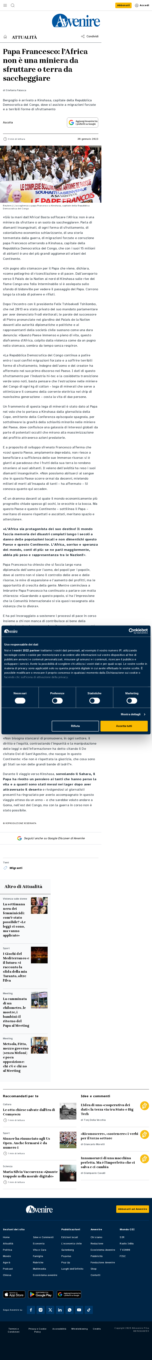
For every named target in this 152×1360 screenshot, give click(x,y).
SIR (122, 1237)
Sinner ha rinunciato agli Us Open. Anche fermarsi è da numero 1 (26, 1143)
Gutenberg (67, 1249)
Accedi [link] (144, 5)
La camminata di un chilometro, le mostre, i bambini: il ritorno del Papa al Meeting (16, 1012)
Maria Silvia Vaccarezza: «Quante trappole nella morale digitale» (30, 1174)
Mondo (7, 1256)
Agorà (6, 1262)
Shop (94, 1268)
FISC (123, 1256)
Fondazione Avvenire (103, 1262)
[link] (123, 5)
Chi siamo (96, 1237)
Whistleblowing (79, 1329)
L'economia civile (71, 1243)
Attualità (8, 1243)
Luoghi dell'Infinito (72, 1268)
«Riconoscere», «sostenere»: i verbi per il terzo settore (109, 1136)
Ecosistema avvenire (45, 1275)
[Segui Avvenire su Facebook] (31, 1310)
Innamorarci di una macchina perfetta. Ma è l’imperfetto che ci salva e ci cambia (108, 1162)
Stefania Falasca (16, 90)
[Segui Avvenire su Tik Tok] (89, 1310)
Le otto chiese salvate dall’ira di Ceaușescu (29, 1112)
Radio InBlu (127, 1243)
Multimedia (39, 1268)
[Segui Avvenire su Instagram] (41, 1310)
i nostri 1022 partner (26, 650)
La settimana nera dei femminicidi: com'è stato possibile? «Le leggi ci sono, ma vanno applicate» (14, 919)
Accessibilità (59, 1329)
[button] (5, 5)
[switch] (57, 701)
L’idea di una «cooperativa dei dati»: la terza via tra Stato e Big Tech (107, 1109)
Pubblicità (97, 1256)
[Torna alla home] (5, 36)
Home (6, 1237)
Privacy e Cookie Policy (37, 1330)
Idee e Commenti (43, 1237)
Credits (97, 1329)
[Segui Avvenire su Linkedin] (60, 1310)
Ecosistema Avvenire (103, 1249)
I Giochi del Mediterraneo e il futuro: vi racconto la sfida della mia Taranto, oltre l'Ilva (16, 967)
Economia (38, 1243)
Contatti (95, 1275)
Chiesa (7, 1275)
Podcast (8, 1268)
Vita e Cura (39, 1249)
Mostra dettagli (131, 714)
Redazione (97, 1243)
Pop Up (65, 1262)
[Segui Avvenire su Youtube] (79, 1310)
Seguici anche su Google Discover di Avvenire (54, 838)
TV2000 (125, 1249)
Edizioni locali (69, 1237)
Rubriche (38, 1262)
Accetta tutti (124, 726)
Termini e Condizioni (13, 1330)
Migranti (16, 868)
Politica (7, 1249)
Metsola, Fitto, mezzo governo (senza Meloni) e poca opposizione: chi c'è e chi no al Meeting (16, 1057)
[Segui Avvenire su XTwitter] (50, 1310)
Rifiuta (75, 726)
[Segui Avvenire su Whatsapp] (69, 1310)
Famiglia (38, 1256)
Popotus (66, 1256)
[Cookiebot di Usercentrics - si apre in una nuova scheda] (131, 631)
